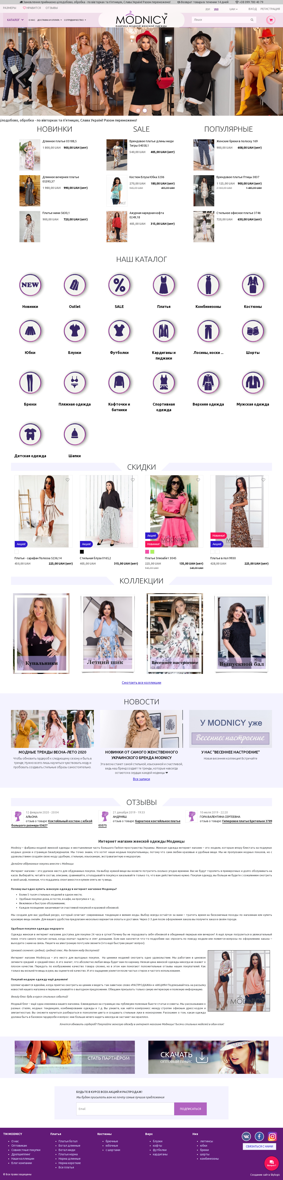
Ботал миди (67, 1150)
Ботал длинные (69, 1145)
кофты (157, 1145)
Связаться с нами (259, 1146)
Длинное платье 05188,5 (59, 141)
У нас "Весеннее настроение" (230, 752)
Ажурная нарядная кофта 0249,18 (146, 215)
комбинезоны (209, 1158)
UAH (232, 9)
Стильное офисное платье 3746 (238, 213)
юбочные (112, 1145)
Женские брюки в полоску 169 (237, 141)
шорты (204, 1154)
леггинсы (206, 1141)
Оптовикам (19, 1145)
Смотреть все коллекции (141, 682)
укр (216, 9)
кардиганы (160, 1154)
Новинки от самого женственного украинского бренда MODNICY (141, 755)
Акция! (21, 544)
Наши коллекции (22, 1158)
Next (277, 71)
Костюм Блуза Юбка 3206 (146, 177)
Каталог (13, 20)
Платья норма (68, 1154)
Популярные (228, 129)
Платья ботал (68, 1141)
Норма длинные (70, 1158)
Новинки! (153, 544)
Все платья (66, 1167)
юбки (203, 1145)
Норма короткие (70, 1163)
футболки (160, 1150)
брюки (204, 1150)
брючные (112, 1141)
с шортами (113, 1150)
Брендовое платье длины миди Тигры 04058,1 (151, 143)
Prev (5, 71)
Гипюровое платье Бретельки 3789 (247, 821)
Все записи (141, 779)
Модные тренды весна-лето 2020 (52, 752)
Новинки (54, 129)
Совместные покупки (25, 1150)
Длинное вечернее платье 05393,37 (60, 179)
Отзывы (52, 8)
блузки (157, 1141)
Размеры (9, 8)
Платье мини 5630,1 (56, 213)
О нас (32, 20)
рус (208, 9)
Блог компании (21, 1163)
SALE (141, 129)
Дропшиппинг (20, 1154)
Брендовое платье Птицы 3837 (237, 177)
